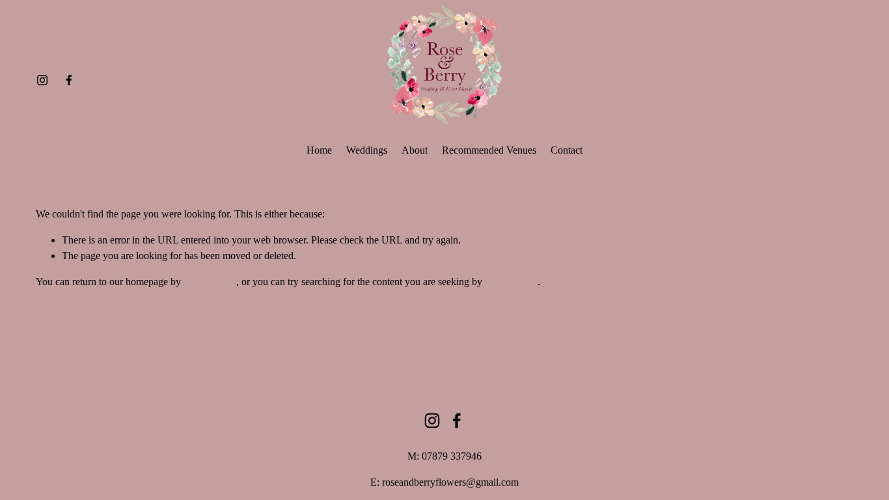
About (415, 150)
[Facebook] (68, 80)
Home (319, 150)
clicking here (210, 281)
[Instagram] (42, 80)
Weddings (366, 150)
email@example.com (719, 433)
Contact (566, 150)
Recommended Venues (489, 150)
